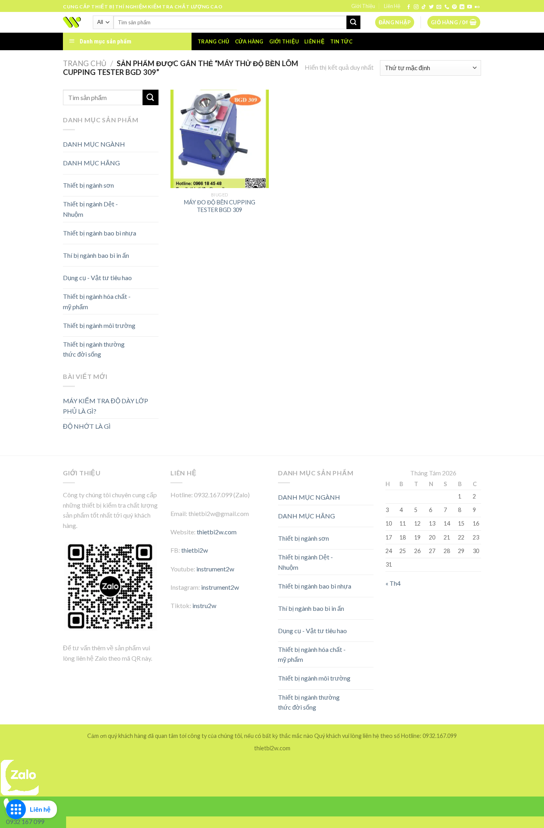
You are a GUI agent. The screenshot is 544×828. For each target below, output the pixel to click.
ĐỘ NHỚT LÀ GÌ (87, 426)
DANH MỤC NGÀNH (94, 144)
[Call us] (446, 7)
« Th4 (393, 583)
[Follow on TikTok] (423, 7)
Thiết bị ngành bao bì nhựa (99, 233)
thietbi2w (194, 550)
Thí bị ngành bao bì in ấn (96, 255)
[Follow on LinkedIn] (462, 7)
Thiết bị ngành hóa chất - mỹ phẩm (97, 301)
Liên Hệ (392, 6)
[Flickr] (477, 7)
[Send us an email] (438, 7)
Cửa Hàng (249, 41)
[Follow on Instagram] (416, 7)
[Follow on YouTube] (469, 7)
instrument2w (215, 569)
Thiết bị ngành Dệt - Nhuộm (90, 209)
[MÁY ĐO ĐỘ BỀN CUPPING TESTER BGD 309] (219, 139)
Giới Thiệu (363, 6)
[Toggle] (144, 160)
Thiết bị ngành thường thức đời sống (94, 349)
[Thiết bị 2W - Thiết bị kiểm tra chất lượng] (72, 22)
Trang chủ (213, 41)
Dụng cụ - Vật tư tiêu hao (97, 277)
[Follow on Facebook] (408, 7)
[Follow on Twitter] (431, 7)
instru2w (204, 605)
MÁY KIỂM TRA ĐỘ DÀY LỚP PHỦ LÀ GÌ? (105, 406)
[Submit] (353, 22)
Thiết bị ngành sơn (88, 185)
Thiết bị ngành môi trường (99, 325)
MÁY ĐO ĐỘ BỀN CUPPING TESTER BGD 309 (219, 206)
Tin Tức (341, 41)
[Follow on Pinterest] (454, 7)
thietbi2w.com (217, 532)
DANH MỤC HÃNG (91, 163)
